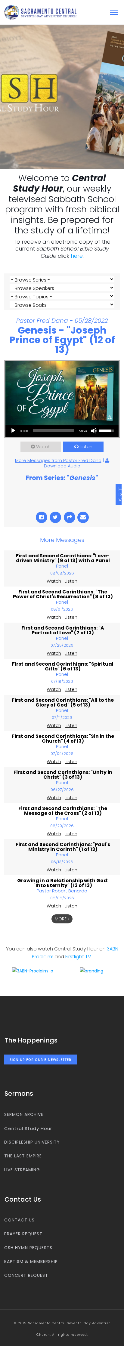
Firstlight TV (78, 956)
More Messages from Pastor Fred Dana (58, 460)
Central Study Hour (28, 1128)
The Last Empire (23, 1156)
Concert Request (26, 1275)
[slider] (53, 430)
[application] (62, 431)
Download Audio (62, 466)
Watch (43, 446)
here (77, 256)
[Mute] (94, 431)
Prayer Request (23, 1234)
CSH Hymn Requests (28, 1248)
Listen (86, 446)
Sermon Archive (23, 1114)
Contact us (19, 1220)
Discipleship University (32, 1142)
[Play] (13, 431)
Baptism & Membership (31, 1261)
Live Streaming (22, 1170)
